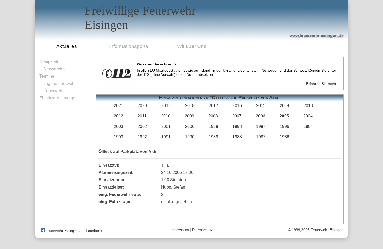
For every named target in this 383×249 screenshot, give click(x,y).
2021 (118, 105)
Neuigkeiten (50, 61)
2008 (213, 116)
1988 (237, 137)
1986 (284, 137)
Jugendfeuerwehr (60, 83)
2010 (165, 116)
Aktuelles (66, 46)
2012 (118, 116)
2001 (166, 126)
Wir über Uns (191, 46)
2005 (284, 116)
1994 (308, 126)
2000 (189, 126)
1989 (213, 137)
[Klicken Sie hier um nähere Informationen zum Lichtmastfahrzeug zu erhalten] (252, 24)
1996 (284, 126)
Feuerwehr (54, 91)
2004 (308, 116)
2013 (308, 105)
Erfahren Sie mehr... (322, 84)
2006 (260, 116)
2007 (237, 116)
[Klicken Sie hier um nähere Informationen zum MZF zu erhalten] (321, 26)
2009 (189, 116)
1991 (166, 137)
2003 (118, 126)
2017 (213, 105)
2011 (142, 116)
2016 (237, 105)
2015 (260, 105)
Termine (46, 76)
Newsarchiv (54, 69)
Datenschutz (202, 230)
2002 (142, 126)
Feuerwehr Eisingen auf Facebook (73, 230)
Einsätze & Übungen (58, 98)
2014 (284, 105)
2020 (142, 105)
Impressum (179, 230)
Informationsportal (129, 46)
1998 (237, 126)
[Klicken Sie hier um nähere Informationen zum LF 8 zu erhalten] (272, 24)
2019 (166, 105)
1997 (260, 126)
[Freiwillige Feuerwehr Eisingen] (191, 20)
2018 (189, 105)
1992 (142, 137)
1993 (118, 137)
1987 (260, 137)
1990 (189, 137)
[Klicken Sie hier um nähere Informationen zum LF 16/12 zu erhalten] (297, 21)
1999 (213, 126)
